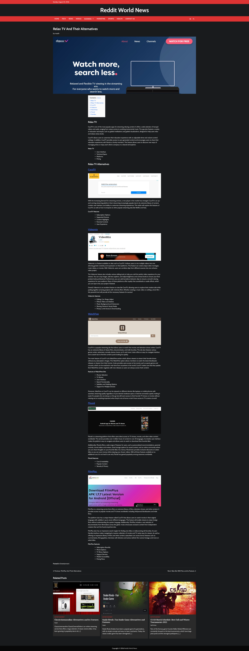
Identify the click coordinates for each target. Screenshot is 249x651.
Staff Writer (153, 625)
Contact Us (130, 19)
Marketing (101, 19)
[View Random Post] (190, 18)
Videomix (93, 229)
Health (120, 19)
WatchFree (93, 313)
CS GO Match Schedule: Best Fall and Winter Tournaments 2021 (170, 620)
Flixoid (91, 403)
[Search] (193, 18)
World (78, 19)
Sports (111, 19)
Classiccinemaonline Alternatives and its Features (76, 619)
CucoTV (92, 169)
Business (87, 19)
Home (56, 19)
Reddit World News (124, 10)
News (71, 19)
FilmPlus (92, 471)
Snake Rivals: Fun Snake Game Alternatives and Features (123, 620)
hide (99, 98)
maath (57, 33)
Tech (64, 19)
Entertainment (64, 564)
